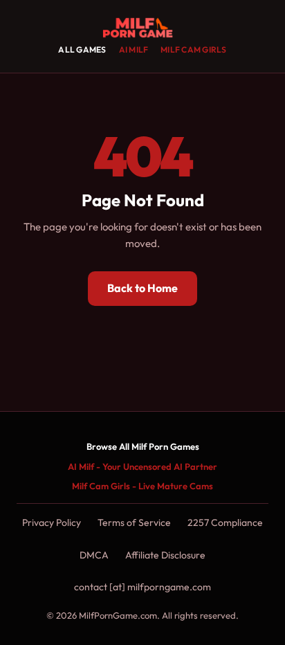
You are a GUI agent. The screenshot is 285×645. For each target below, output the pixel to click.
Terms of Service (134, 522)
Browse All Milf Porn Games (142, 446)
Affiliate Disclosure (165, 555)
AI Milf (134, 49)
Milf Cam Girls (193, 49)
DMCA (94, 555)
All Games (82, 49)
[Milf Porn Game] (142, 28)
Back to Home (142, 288)
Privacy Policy (51, 522)
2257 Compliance (225, 522)
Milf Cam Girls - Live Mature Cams (142, 485)
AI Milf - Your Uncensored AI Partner (142, 466)
